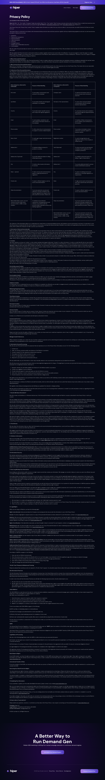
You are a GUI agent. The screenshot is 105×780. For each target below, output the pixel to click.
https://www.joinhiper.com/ (53, 24)
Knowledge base (67, 771)
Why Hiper (75, 7)
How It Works (67, 7)
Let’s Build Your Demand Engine (52, 752)
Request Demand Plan (88, 7)
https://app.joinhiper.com (69, 24)
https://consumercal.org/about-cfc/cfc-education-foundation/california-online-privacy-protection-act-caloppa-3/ (43, 549)
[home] (15, 7)
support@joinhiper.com (25, 390)
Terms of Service (59, 771)
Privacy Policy (52, 771)
